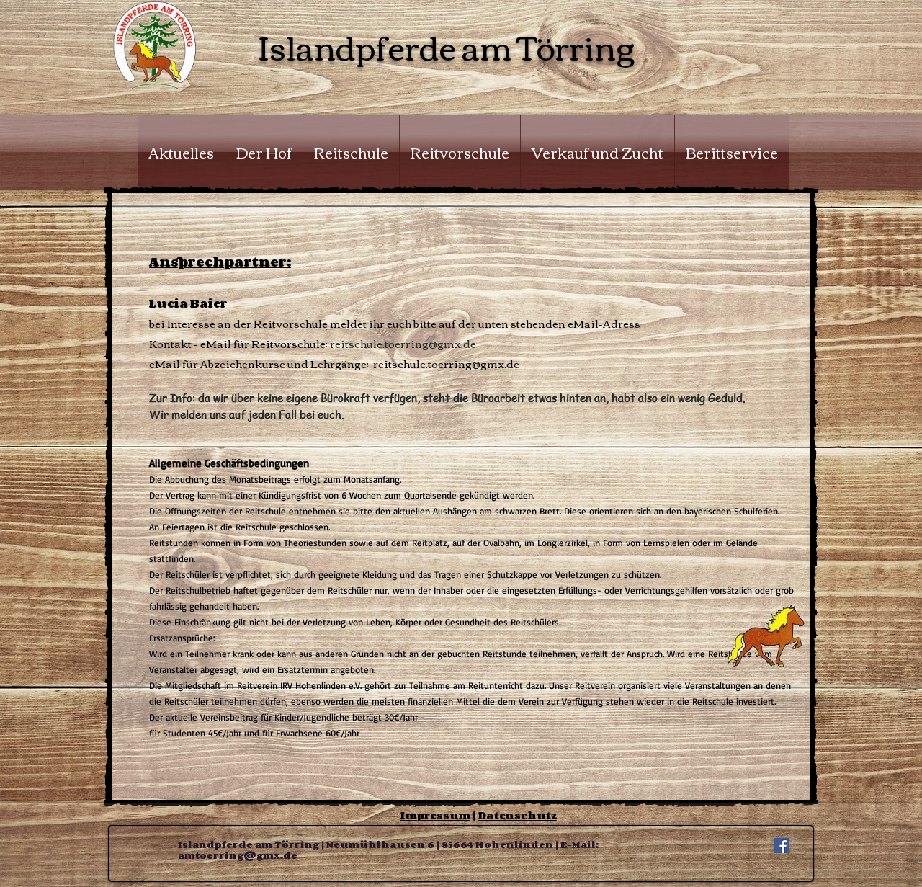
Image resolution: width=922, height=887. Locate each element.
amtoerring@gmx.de (237, 855)
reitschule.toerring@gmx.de (403, 343)
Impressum (435, 815)
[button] (264, 152)
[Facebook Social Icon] (781, 845)
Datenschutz (517, 815)
